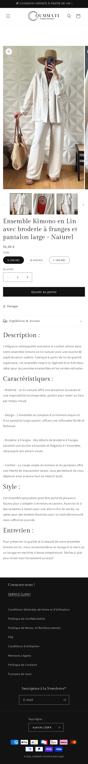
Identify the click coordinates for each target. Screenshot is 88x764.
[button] (8, 16)
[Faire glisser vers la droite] (83, 204)
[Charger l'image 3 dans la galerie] (67, 204)
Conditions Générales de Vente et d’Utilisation (39, 609)
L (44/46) (59, 260)
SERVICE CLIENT (19, 594)
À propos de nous (20, 674)
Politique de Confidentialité (26, 618)
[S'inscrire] (64, 700)
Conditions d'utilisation (23, 646)
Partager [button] (12, 306)
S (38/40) (13, 260)
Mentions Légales (19, 655)
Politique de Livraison (22, 665)
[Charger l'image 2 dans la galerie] (44, 204)
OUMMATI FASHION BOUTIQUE (48, 756)
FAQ (10, 637)
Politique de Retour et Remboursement (34, 628)
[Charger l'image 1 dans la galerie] (20, 204)
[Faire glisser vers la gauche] (4, 204)
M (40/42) (38, 261)
